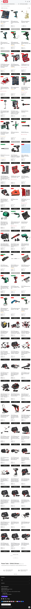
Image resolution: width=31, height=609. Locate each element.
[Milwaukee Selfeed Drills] (25, 125)
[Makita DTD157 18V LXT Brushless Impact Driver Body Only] (5, 35)
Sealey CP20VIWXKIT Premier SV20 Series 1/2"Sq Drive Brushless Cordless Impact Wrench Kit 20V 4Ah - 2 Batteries (5, 502)
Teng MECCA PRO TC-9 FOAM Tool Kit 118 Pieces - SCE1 (15, 177)
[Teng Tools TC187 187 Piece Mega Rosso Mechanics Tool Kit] (5, 80)
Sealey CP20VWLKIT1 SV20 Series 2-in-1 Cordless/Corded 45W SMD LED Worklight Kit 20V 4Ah (5, 459)
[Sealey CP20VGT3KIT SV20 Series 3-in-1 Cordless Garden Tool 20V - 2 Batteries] (15, 579)
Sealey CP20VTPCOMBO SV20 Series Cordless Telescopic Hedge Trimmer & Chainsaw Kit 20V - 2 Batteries (25, 416)
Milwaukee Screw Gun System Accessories (5, 156)
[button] (29, 1)
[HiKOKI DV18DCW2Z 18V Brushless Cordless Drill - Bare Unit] (25, 35)
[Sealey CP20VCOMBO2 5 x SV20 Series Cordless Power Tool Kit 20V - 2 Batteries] (25, 324)
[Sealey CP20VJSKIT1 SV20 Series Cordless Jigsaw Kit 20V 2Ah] (15, 515)
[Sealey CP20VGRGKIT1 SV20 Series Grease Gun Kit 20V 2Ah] (25, 515)
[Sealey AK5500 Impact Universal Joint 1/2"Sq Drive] (5, 258)
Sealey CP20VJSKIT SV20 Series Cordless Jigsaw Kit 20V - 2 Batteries (25, 544)
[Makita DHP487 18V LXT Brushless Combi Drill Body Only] (15, 14)
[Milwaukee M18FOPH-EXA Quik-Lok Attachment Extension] (15, 258)
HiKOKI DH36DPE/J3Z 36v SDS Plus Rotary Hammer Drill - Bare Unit (15, 223)
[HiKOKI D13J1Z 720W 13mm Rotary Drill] (15, 125)
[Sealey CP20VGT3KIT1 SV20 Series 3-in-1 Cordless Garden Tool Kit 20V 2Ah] (5, 558)
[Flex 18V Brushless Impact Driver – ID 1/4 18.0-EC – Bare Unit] (15, 279)
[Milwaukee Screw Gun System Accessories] (5, 148)
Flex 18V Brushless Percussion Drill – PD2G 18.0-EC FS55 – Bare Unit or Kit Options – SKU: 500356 (5, 66)
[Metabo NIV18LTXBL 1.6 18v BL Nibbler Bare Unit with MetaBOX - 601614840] (25, 80)
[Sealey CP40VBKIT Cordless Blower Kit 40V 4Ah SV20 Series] (25, 366)
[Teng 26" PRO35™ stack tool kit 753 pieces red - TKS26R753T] (25, 192)
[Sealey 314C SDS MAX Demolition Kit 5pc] (25, 215)
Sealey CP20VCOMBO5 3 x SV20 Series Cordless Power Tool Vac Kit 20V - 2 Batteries (15, 332)
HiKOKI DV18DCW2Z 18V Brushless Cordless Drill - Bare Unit (25, 43)
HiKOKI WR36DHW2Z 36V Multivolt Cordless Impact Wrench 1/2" (25, 245)
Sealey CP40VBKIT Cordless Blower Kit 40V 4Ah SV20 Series (25, 373)
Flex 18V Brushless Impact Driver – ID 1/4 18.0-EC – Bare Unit (15, 287)
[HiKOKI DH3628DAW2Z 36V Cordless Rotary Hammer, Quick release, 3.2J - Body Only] (5, 279)
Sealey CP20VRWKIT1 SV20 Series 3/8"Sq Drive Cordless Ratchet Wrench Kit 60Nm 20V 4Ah (25, 438)
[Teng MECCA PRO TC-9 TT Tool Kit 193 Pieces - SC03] (25, 57)
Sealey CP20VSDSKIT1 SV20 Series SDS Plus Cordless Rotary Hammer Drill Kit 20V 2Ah (15, 438)
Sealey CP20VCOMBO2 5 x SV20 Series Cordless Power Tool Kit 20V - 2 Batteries (25, 332)
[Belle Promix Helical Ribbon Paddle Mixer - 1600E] (25, 14)
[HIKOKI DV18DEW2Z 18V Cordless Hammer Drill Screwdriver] (25, 301)
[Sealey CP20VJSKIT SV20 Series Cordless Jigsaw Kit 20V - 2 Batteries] (25, 536)
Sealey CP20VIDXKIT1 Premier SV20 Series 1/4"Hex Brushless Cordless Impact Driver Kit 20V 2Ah (15, 545)
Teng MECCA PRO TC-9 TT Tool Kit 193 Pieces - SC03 (25, 65)
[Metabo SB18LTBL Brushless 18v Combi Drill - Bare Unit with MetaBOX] (5, 125)
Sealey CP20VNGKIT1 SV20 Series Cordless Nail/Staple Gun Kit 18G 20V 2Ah (25, 480)
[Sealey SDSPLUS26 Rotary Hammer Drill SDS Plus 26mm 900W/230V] (15, 57)
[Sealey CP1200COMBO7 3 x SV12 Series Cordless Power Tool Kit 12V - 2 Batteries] (15, 345)
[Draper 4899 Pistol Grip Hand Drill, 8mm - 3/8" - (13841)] (15, 301)
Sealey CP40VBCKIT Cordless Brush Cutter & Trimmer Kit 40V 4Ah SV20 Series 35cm (5, 437)
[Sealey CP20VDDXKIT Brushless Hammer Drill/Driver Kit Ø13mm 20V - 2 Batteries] (15, 148)
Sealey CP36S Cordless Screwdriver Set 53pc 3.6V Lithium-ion (25, 177)
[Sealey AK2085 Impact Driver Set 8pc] (25, 279)
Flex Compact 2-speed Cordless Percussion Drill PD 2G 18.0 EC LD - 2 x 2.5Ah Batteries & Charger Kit (15, 112)
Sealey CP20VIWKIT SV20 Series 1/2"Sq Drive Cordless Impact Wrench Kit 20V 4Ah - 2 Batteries (15, 566)
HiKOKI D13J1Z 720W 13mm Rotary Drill (15, 133)
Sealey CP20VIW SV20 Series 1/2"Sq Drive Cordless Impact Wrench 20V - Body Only (5, 586)
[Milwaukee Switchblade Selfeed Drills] (25, 104)
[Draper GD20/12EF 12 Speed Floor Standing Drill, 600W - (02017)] (5, 104)
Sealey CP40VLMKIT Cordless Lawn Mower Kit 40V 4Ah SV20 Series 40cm (5, 416)
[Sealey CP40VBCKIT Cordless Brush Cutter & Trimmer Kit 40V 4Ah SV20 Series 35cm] (5, 429)
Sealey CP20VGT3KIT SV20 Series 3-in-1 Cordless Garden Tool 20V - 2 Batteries (15, 586)
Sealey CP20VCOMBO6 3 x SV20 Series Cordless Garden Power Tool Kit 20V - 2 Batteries (25, 353)
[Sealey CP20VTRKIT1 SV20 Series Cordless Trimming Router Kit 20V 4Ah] (15, 451)
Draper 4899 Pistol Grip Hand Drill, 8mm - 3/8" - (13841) (15, 309)
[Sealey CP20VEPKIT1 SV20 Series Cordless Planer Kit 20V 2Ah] (15, 600)
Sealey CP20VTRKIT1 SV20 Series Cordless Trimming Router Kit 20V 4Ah (15, 458)
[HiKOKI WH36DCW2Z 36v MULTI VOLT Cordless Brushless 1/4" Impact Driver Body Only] (5, 301)
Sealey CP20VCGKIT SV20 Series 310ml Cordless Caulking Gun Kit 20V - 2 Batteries (4, 374)
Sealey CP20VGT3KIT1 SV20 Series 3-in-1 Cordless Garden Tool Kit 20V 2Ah (5, 565)
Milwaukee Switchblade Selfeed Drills (24, 111)
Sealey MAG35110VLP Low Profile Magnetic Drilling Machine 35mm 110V (4, 332)
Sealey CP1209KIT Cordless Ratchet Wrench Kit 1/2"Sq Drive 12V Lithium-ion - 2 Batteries (15, 245)
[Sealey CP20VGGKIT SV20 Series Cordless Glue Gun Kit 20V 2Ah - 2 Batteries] (5, 600)
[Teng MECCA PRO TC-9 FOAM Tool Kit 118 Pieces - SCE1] (15, 169)
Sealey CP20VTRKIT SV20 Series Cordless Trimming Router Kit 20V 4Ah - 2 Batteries (15, 374)
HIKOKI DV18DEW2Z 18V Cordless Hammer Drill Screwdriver (24, 309)
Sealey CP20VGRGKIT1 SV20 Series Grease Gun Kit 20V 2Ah (25, 523)
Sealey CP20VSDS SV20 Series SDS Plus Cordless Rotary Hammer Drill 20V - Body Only (15, 417)
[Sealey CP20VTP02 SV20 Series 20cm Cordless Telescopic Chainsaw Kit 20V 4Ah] (25, 387)
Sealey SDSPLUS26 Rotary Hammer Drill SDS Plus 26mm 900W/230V (15, 65)
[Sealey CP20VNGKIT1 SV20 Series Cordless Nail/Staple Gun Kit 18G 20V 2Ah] (25, 472)
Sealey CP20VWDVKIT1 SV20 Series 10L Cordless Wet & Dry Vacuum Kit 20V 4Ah (15, 395)
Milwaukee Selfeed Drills (24, 132)
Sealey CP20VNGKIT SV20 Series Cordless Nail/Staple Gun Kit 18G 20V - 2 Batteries (5, 544)
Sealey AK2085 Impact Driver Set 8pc (25, 287)
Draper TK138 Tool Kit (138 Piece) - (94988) (15, 88)
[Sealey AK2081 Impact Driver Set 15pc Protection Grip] (25, 258)
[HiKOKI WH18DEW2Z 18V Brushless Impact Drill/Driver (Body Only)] (15, 35)
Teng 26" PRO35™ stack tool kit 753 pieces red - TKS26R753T (25, 200)
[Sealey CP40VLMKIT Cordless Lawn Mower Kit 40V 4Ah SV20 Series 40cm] (5, 408)
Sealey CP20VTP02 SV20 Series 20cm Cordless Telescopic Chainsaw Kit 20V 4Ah (25, 395)
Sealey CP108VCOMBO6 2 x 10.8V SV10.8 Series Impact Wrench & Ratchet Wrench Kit (5, 245)
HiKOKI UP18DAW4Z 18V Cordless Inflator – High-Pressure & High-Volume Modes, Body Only (4, 223)
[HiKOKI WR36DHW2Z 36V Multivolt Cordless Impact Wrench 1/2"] (25, 237)
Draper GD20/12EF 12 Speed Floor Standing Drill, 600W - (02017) (5, 112)
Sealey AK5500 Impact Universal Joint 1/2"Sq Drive (5, 266)
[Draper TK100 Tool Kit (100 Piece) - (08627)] (5, 14)
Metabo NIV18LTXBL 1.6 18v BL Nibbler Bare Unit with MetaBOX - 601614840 (25, 88)
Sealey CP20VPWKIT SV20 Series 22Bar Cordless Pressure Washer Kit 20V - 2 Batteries (5, 480)
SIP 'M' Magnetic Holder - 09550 (14, 200)
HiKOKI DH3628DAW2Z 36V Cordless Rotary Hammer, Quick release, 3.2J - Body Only (5, 288)
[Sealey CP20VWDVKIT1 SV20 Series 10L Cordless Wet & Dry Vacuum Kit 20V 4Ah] (15, 387)
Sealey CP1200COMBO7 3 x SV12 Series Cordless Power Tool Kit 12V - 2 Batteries (15, 352)
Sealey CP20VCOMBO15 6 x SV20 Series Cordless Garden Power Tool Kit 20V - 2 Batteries (25, 587)
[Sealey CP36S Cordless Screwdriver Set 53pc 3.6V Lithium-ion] (25, 169)
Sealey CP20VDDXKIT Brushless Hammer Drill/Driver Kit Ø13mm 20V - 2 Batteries (15, 156)
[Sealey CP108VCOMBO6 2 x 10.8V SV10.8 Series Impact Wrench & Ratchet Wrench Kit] (5, 237)
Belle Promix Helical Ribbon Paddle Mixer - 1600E (25, 22)
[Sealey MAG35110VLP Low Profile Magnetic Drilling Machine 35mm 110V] (5, 324)
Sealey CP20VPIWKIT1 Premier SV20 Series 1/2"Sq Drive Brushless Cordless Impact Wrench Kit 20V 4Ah (5, 523)
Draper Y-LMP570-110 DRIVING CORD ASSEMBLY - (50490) (25, 156)
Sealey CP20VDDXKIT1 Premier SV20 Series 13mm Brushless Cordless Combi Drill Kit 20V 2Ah (25, 566)
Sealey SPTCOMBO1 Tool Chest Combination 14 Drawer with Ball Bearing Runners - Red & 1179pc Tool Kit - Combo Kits (5, 178)
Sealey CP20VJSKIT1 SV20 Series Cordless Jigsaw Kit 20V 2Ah (15, 523)
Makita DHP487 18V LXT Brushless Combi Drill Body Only (15, 22)
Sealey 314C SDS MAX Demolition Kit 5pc (24, 222)
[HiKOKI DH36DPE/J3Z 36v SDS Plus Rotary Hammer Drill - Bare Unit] (15, 215)
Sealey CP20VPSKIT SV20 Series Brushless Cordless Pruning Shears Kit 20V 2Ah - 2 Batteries (25, 459)
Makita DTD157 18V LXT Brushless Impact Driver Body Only (5, 43)
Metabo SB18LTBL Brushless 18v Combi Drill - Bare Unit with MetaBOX (5, 133)
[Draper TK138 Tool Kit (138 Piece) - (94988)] (15, 80)
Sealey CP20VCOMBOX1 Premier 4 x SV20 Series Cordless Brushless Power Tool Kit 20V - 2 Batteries (5, 353)
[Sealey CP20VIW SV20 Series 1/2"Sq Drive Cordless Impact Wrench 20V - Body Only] (5, 579)
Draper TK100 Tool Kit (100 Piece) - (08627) (5, 22)
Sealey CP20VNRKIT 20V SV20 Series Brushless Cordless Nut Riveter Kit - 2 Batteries (5, 200)
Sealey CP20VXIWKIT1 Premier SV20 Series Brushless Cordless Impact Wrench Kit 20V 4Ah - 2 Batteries (5, 395)
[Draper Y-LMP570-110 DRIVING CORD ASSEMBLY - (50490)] (25, 148)
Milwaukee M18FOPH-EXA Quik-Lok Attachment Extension (15, 266)
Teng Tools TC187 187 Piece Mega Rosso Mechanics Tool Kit (5, 88)
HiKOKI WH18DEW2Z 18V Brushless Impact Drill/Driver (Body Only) (15, 43)
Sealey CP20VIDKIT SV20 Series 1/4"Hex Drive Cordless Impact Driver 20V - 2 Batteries (25, 501)
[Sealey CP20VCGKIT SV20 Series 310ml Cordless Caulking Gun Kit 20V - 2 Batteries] (5, 366)
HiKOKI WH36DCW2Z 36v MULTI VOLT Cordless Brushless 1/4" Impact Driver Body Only (5, 310)
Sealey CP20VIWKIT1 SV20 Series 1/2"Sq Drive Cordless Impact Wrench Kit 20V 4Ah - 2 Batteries (15, 501)
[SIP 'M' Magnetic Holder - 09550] (15, 192)
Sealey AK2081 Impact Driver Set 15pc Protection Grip (25, 266)
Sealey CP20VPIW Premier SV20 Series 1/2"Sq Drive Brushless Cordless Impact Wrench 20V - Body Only (15, 480)
